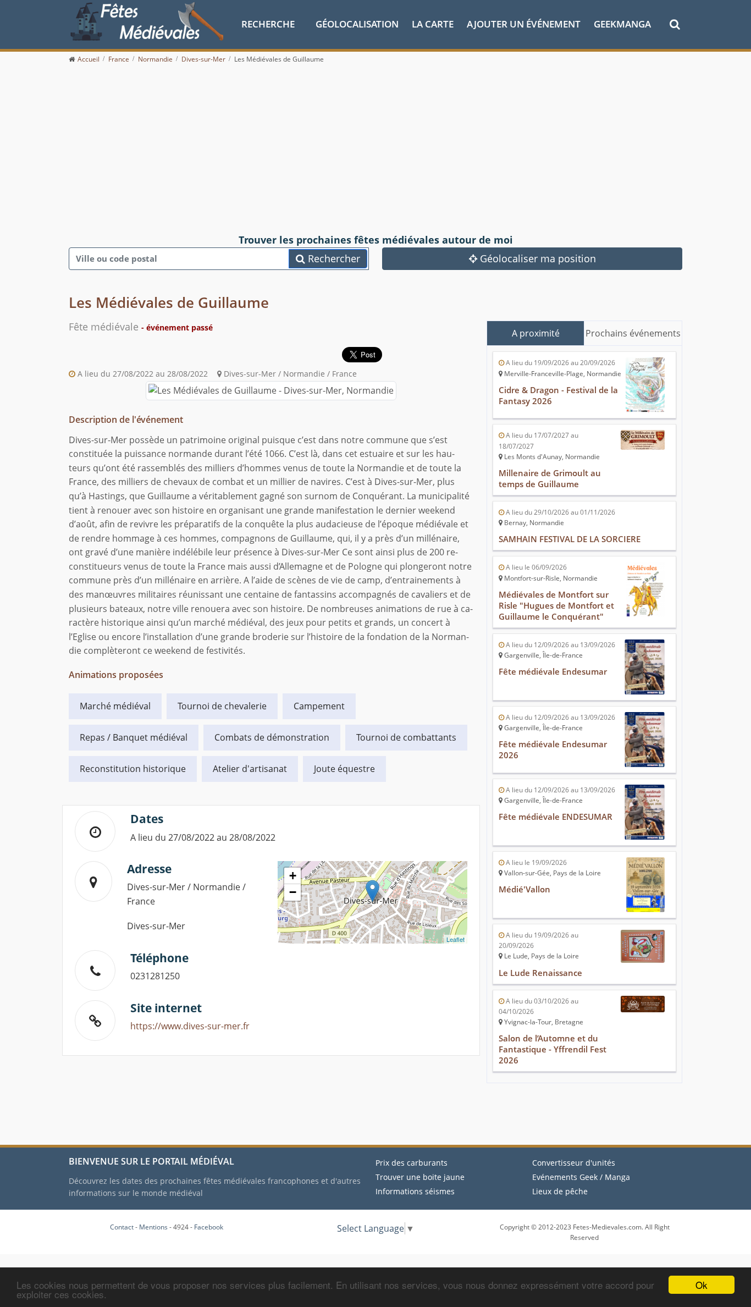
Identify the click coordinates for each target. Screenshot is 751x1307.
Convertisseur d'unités (573, 1162)
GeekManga (622, 24)
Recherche (268, 24)
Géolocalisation (357, 24)
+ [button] (292, 876)
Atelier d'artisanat (250, 769)
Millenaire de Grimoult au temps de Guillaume (550, 478)
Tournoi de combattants (406, 737)
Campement (319, 706)
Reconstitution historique (133, 769)
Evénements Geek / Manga (581, 1177)
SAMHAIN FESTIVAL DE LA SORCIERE (569, 538)
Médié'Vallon (524, 889)
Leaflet (455, 939)
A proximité (536, 333)
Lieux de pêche (560, 1191)
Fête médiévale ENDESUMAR (555, 816)
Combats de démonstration (271, 737)
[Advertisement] (375, 150)
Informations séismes (415, 1191)
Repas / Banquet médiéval (133, 737)
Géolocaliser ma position (536, 258)
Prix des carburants (411, 1162)
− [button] (292, 892)
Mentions (153, 1227)
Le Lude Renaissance (540, 972)
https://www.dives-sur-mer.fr (190, 1026)
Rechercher (332, 258)
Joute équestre (344, 769)
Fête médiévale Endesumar (553, 671)
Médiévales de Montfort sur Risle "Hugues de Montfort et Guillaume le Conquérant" (556, 605)
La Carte (433, 24)
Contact (122, 1227)
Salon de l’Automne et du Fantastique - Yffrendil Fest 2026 (552, 1049)
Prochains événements (633, 333)
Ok (701, 1285)
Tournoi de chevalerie (222, 706)
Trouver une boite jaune (420, 1177)
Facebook (208, 1227)
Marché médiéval (115, 706)
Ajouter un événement (524, 24)
